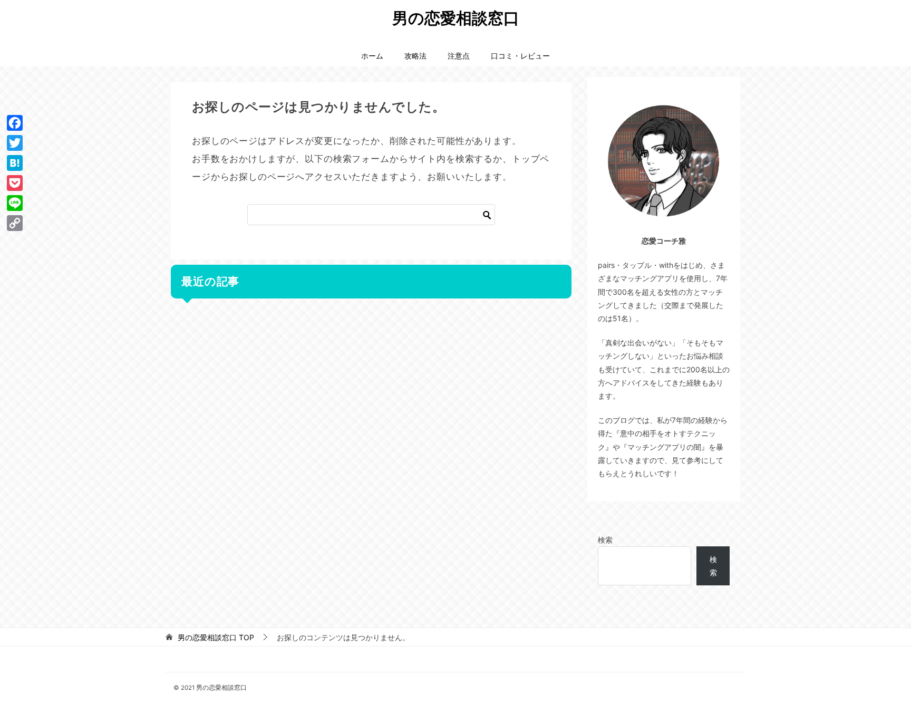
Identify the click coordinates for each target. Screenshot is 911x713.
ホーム (372, 55)
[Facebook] (15, 123)
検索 (605, 539)
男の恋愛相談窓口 (455, 18)
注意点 (459, 55)
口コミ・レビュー (520, 55)
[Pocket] (15, 183)
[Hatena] (15, 163)
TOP (216, 637)
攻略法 (415, 55)
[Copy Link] (15, 223)
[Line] (15, 203)
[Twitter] (15, 143)
